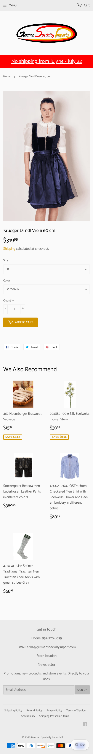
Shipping (9, 249)
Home (6, 76)
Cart (86, 5)
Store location (46, 656)
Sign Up (82, 690)
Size (5, 260)
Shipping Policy (13, 710)
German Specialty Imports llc (47, 737)
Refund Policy (34, 710)
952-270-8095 (52, 638)
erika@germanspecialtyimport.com (51, 647)
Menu (12, 5)
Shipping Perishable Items (54, 716)
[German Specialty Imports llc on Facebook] (85, 725)
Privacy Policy (54, 710)
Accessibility (28, 716)
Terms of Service (75, 710)
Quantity (8, 300)
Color (6, 280)
